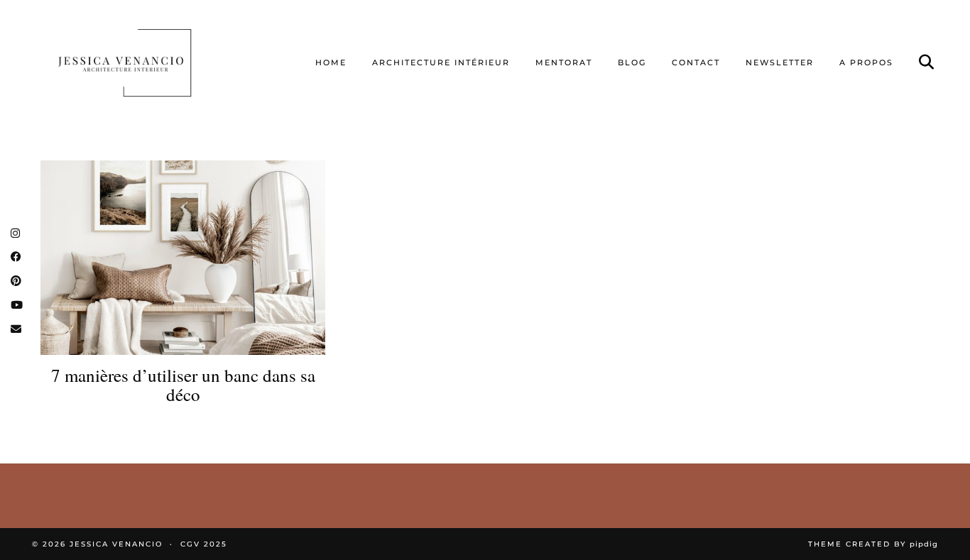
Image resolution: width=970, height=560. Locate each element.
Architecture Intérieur (441, 62)
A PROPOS (866, 62)
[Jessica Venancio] (142, 62)
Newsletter (780, 62)
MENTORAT (563, 62)
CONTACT (696, 62)
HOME (331, 62)
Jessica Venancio (116, 544)
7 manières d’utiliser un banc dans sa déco (183, 385)
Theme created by (873, 544)
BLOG (632, 62)
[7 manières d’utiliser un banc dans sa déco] (182, 257)
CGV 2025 (203, 544)
